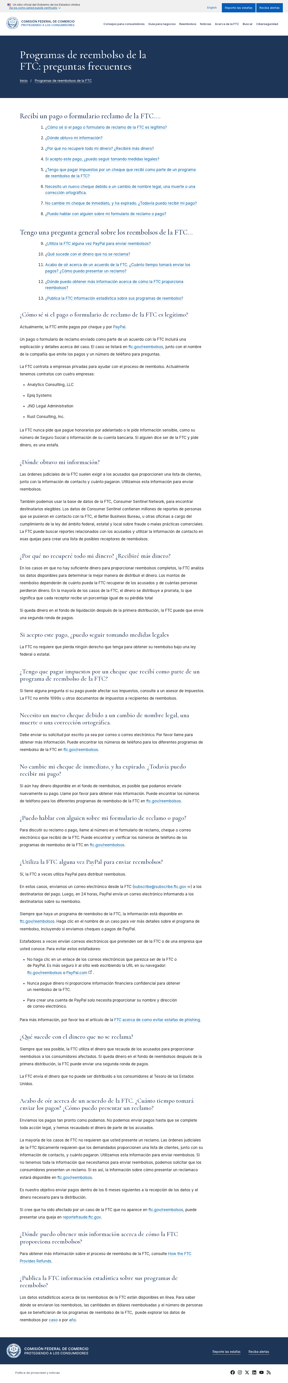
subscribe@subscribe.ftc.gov (160, 886)
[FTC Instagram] (240, 1373)
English (212, 7)
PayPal (119, 327)
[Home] (40, 26)
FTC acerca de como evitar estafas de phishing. (157, 1020)
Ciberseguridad (267, 24)
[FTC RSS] (268, 1373)
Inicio (24, 81)
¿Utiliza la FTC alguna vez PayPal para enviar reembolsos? (98, 243)
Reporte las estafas (238, 7)
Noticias (205, 24)
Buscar (248, 24)
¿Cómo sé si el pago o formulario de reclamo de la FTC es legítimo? (106, 127)
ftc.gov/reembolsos (145, 347)
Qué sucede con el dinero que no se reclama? (88, 254)
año (72, 1320)
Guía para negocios (162, 24)
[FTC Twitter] (247, 1372)
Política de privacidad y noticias (37, 1372)
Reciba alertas (269, 7)
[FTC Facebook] (232, 1373)
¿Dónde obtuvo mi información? (74, 138)
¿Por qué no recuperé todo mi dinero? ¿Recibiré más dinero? (99, 148)
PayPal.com (76, 972)
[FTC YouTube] (261, 1373)
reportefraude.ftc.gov (82, 1217)
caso (53, 1320)
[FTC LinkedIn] (254, 1373)
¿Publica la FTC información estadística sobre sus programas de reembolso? (114, 298)
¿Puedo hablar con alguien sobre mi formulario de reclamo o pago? (105, 214)
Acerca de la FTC (227, 24)
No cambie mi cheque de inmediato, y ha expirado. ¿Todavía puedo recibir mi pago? (121, 203)
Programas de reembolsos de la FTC (63, 81)
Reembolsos (187, 24)
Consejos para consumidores (124, 24)
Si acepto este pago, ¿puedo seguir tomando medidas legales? (102, 159)
